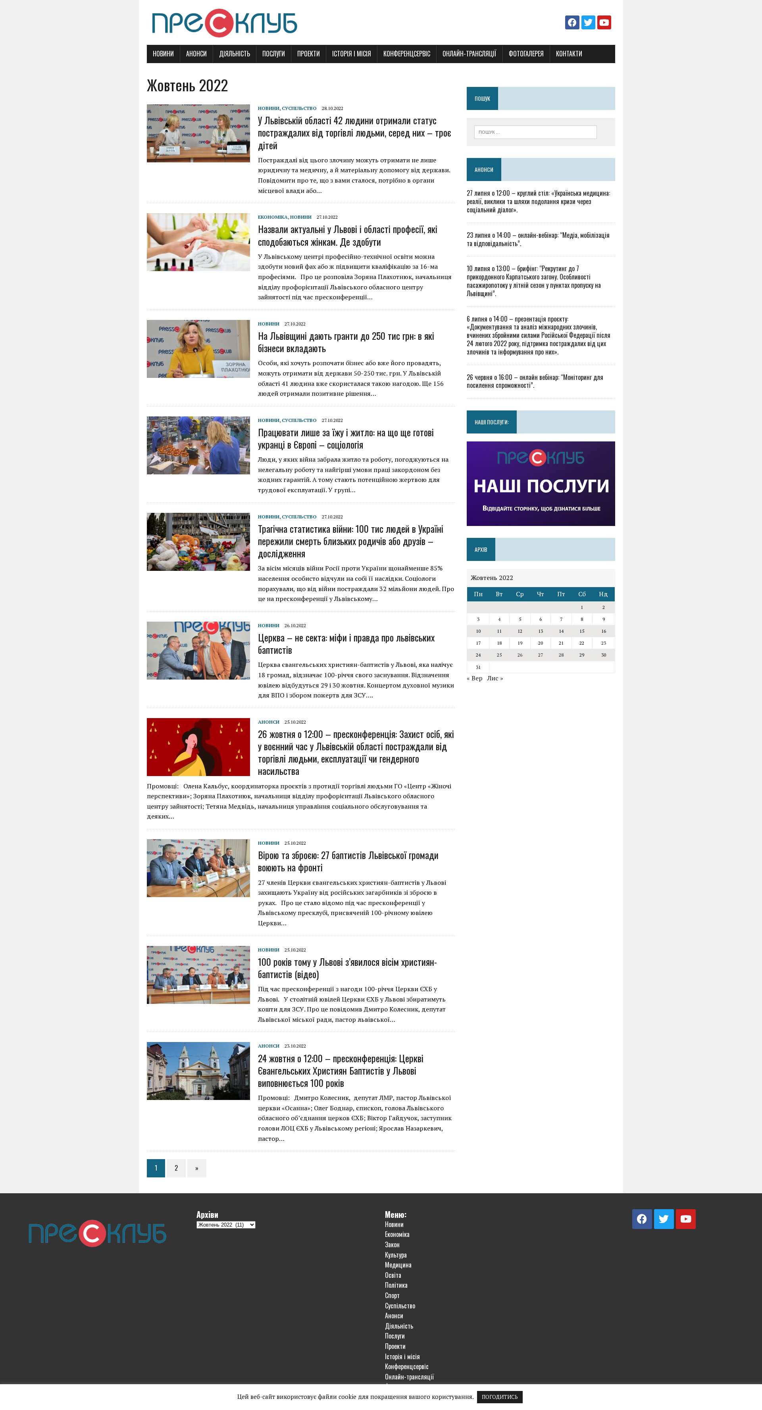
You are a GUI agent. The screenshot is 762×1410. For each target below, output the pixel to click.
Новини (163, 53)
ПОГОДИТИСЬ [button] (500, 1396)
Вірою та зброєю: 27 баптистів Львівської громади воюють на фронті (348, 861)
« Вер (475, 678)
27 (540, 655)
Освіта (393, 1275)
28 (561, 655)
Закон (392, 1244)
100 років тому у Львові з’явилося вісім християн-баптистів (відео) (347, 967)
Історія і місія (351, 53)
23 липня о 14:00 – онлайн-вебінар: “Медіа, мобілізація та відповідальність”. (538, 239)
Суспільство (299, 108)
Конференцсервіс (406, 53)
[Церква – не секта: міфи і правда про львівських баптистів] (198, 674)
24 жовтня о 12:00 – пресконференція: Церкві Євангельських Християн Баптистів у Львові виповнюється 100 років (340, 1070)
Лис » (495, 678)
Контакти (569, 53)
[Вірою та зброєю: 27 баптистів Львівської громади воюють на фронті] (198, 891)
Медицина (398, 1264)
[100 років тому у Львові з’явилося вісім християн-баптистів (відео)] (198, 998)
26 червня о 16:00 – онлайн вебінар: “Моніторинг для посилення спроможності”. (535, 381)
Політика (396, 1285)
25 (499, 655)
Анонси (196, 53)
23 (603, 643)
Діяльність (234, 53)
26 (520, 655)
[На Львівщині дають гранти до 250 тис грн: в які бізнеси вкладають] (198, 372)
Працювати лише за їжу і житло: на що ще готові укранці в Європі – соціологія (346, 438)
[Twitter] (588, 22)
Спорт (392, 1295)
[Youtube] (604, 22)
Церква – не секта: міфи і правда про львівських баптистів (346, 643)
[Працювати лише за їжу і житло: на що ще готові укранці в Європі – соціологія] (198, 468)
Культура (396, 1255)
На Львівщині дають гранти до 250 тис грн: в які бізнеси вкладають (346, 341)
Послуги (273, 53)
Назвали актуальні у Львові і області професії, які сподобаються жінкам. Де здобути (347, 235)
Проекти (308, 53)
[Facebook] (572, 22)
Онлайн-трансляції (469, 53)
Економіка (273, 217)
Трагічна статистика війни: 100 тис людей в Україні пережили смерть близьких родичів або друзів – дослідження (350, 540)
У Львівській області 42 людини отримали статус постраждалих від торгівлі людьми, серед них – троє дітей (354, 132)
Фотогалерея (526, 53)
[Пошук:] (535, 131)
